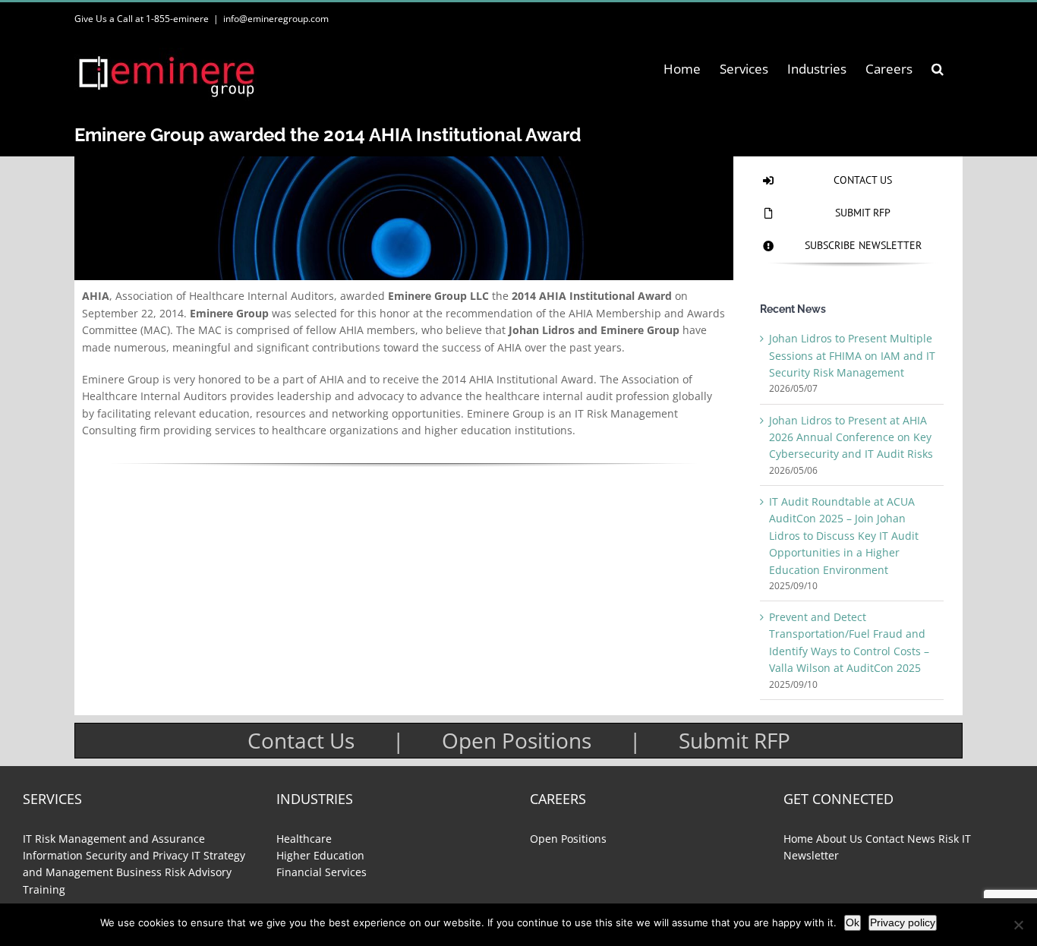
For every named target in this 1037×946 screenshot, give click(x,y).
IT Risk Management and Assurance (114, 838)
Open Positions (516, 740)
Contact (884, 838)
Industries (314, 799)
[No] (1018, 924)
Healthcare (304, 838)
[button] (937, 68)
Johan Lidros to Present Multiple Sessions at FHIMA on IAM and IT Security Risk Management (852, 355)
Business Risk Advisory (174, 872)
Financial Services (321, 872)
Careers (558, 799)
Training (44, 889)
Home (798, 838)
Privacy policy (902, 922)
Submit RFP (734, 740)
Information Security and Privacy (105, 855)
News (921, 838)
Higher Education (320, 855)
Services (52, 799)
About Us (839, 838)
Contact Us (301, 740)
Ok (852, 922)
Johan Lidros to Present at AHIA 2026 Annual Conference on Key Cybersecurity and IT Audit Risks (851, 437)
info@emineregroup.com (276, 18)
